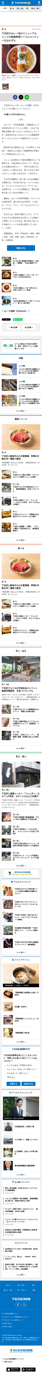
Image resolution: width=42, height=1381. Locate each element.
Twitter (24, 1304)
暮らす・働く (35, 8)
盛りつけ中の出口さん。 (16, 114)
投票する (13, 1084)
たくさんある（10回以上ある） (20, 1065)
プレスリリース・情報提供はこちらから (16, 1317)
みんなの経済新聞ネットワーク (21, 1351)
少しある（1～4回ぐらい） (18, 1073)
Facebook (17, 1304)
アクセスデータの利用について (13, 1320)
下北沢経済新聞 (19, 3)
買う (27, 8)
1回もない (11, 1077)
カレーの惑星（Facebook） (15, 311)
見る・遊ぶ (20, 8)
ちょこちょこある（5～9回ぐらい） (22, 1069)
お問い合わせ (7, 1323)
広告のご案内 (7, 1326)
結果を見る (28, 1084)
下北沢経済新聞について (11, 1313)
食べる (12, 8)
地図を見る (21, 248)
